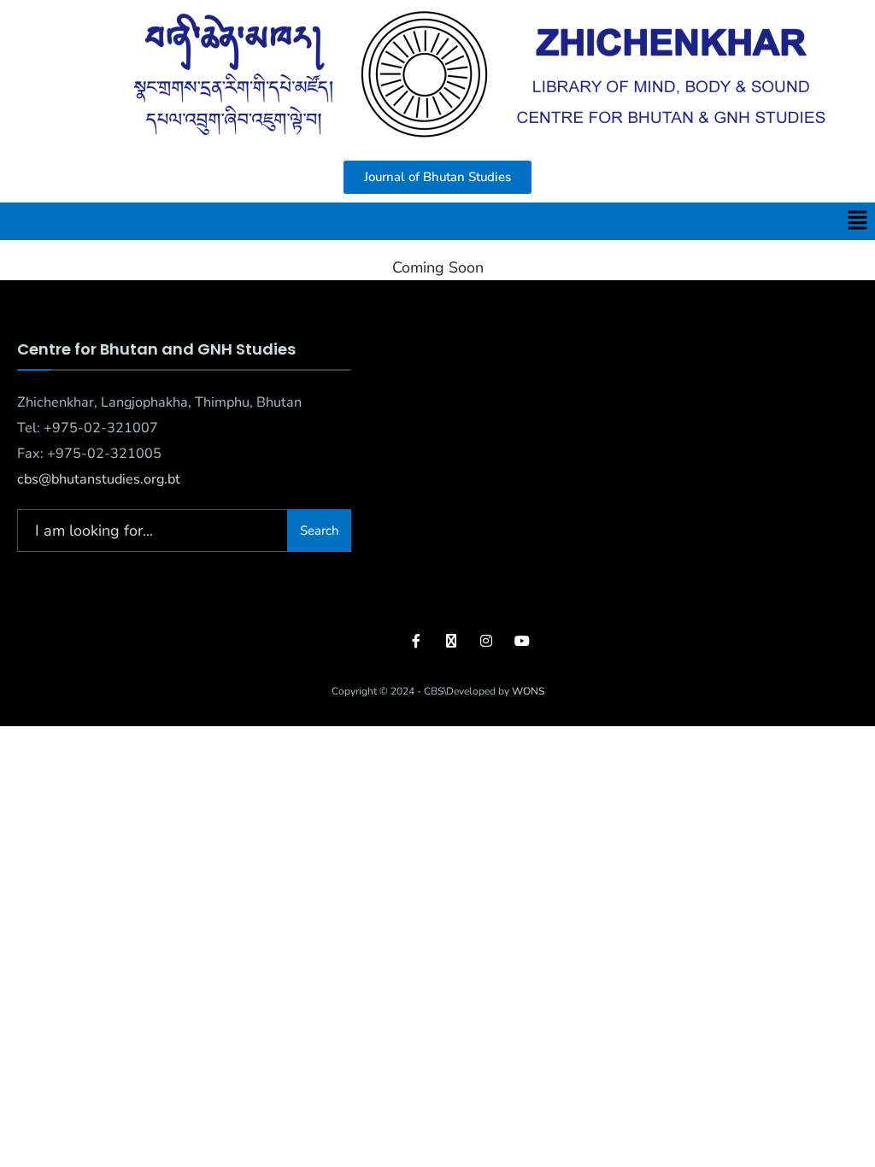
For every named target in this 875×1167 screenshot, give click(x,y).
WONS (528, 691)
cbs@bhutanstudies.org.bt (98, 479)
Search (319, 530)
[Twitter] (452, 640)
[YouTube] (520, 640)
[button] (858, 221)
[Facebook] (417, 640)
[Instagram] (486, 640)
